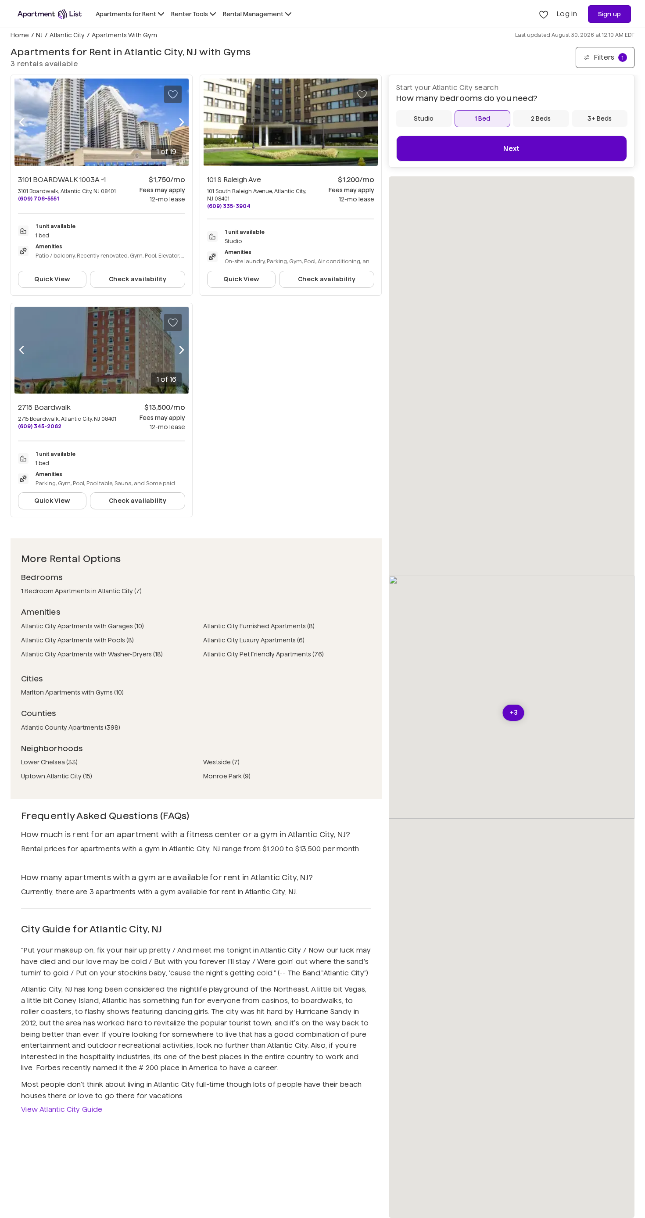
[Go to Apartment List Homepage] (49, 14)
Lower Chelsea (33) (49, 762)
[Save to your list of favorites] (173, 94)
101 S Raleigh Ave (234, 179)
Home (20, 35)
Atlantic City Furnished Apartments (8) (259, 626)
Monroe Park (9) (227, 776)
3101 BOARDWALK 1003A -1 (62, 179)
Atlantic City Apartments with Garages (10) (82, 626)
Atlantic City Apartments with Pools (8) (77, 640)
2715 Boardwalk (44, 407)
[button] (513, 713)
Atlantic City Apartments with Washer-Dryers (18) (92, 654)
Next (511, 148)
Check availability (137, 279)
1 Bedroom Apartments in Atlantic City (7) (81, 591)
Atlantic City (67, 35)
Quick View (52, 279)
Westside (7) (221, 762)
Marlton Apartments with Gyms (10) (72, 692)
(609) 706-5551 (38, 198)
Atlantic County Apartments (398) (70, 727)
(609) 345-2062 (39, 426)
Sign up (609, 14)
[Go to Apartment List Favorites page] (543, 14)
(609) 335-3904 (229, 206)
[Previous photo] (21, 122)
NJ (39, 35)
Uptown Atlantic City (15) (56, 776)
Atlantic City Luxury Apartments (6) (254, 640)
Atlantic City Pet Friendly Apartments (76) (263, 654)
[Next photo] (182, 122)
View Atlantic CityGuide (62, 1109)
